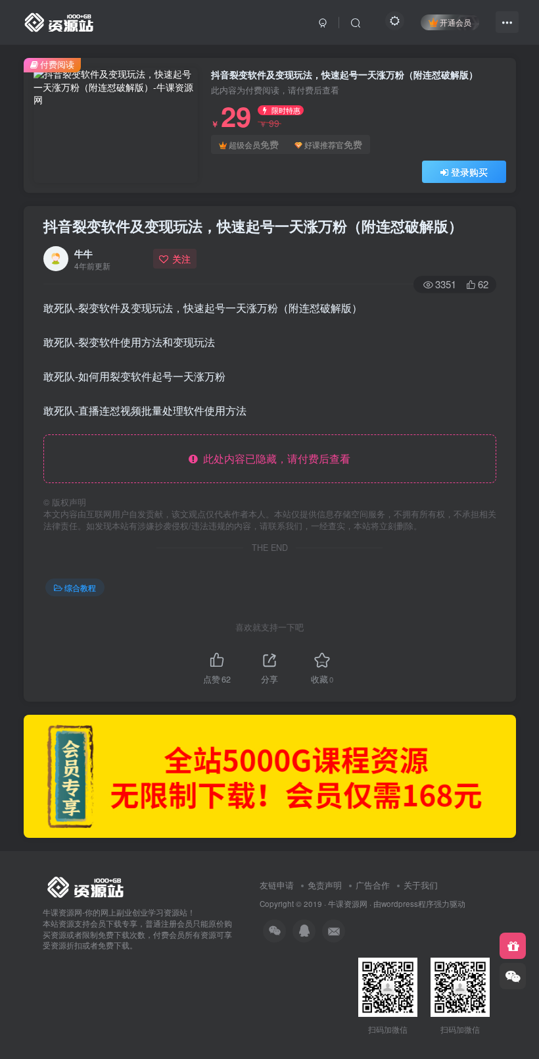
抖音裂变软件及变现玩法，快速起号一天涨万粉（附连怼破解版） (253, 225)
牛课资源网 (347, 903)
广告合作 (373, 885)
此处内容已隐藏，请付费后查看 (274, 458)
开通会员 (455, 22)
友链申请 (277, 885)
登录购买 (469, 171)
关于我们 (421, 885)
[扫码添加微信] (513, 976)
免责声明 (325, 885)
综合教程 (80, 587)
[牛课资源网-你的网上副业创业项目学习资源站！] (59, 20)
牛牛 (83, 253)
